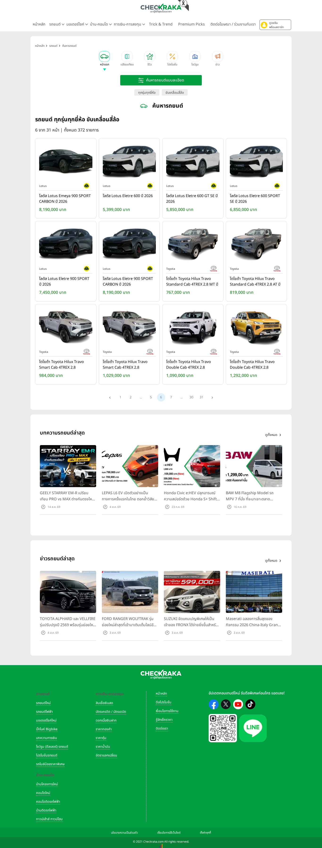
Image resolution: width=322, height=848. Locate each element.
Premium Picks (191, 24)
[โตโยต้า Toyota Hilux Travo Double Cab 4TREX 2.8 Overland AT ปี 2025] (256, 328)
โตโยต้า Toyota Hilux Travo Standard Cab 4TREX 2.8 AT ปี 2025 (255, 282)
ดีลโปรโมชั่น (163, 702)
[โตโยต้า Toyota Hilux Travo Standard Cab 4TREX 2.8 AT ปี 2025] (256, 245)
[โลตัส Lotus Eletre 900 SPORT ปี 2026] (65, 245)
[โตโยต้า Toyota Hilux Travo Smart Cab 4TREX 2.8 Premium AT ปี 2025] (129, 328)
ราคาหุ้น (101, 737)
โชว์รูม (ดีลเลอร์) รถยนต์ (52, 746)
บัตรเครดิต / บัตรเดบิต (111, 711)
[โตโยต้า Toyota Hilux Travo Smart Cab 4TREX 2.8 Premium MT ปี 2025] (65, 328)
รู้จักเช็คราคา (164, 719)
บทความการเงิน (46, 737)
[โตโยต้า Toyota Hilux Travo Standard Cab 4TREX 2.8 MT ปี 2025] (192, 245)
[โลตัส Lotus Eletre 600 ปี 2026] (129, 162)
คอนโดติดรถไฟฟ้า (48, 801)
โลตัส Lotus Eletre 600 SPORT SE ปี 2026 (255, 198)
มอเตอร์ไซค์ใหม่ (46, 720)
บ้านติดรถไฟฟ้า (46, 810)
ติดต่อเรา (162, 728)
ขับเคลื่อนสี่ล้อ (174, 92)
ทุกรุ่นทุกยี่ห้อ (147, 92)
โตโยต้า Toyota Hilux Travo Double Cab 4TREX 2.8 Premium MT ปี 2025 (188, 365)
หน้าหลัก (39, 24)
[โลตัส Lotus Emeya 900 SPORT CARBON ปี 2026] (65, 162)
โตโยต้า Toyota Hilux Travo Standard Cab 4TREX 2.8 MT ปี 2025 (192, 282)
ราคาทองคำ (104, 729)
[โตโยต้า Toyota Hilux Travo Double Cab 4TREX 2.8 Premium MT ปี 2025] (192, 328)
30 (191, 397)
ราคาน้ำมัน (103, 746)
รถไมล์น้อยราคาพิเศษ (50, 764)
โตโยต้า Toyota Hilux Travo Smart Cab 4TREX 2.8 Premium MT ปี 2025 (61, 365)
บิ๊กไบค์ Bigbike (47, 729)
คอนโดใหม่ (43, 792)
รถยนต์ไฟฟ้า (44, 711)
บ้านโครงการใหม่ (47, 784)
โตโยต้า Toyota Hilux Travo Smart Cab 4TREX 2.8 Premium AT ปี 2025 (125, 365)
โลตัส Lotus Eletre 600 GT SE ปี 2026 (192, 198)
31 (201, 397)
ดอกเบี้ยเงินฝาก (106, 720)
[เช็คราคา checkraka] (161, 8)
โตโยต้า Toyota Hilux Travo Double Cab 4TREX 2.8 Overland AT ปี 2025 (252, 365)
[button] (275, 25)
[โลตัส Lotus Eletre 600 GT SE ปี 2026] (192, 162)
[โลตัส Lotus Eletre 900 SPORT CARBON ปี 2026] (129, 245)
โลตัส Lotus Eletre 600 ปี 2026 (128, 196)
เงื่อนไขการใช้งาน (167, 711)
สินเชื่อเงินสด (104, 702)
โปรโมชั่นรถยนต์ (46, 755)
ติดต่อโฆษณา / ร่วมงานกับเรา (233, 24)
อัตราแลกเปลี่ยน (106, 755)
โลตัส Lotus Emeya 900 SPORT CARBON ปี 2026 (65, 198)
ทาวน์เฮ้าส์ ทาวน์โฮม (49, 819)
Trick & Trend (161, 24)
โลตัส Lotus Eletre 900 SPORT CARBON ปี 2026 (128, 281)
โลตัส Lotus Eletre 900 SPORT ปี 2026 (64, 281)
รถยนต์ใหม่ (43, 702)
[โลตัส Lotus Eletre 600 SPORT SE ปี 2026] (256, 162)
